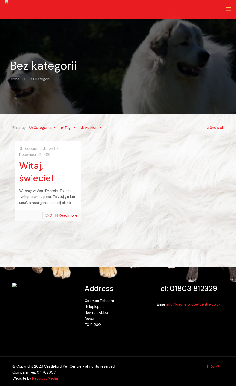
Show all (217, 127)
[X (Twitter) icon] (212, 366)
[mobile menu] (229, 9)
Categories (43, 127)
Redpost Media (45, 378)
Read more (68, 215)
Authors (92, 127)
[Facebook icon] (207, 366)
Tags (69, 127)
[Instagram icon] (217, 366)
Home (14, 79)
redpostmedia (36, 148)
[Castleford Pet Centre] (41, 9)
